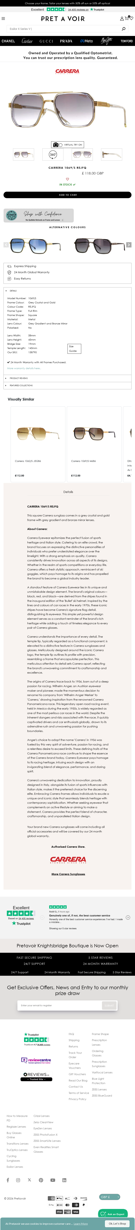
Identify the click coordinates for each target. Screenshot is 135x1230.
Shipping (74, 1040)
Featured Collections (21, 385)
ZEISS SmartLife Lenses (47, 1140)
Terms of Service (79, 1092)
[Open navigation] (3, 19)
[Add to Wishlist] (67, 179)
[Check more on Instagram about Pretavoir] (18, 1180)
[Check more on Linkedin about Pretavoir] (64, 1180)
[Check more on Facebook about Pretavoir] (8, 1180)
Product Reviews (19, 378)
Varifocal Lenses (102, 1072)
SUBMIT (109, 1005)
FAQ (71, 1034)
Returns (73, 1046)
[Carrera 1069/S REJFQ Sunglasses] (23, 154)
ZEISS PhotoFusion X (45, 1134)
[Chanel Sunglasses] (8, 41)
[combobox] (67, 28)
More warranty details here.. (24, 368)
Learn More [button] (81, 1223)
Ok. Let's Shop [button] (117, 1223)
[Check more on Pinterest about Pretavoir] (41, 1180)
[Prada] (66, 41)
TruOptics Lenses (17, 1149)
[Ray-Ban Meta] (86, 41)
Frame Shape (100, 1034)
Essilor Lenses (15, 1166)
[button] (7, 444)
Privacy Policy (77, 1099)
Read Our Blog (78, 1080)
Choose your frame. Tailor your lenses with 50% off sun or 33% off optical (67, 3)
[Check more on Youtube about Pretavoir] (52, 1180)
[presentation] (6, 244)
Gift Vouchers (77, 1074)
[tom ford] (126, 41)
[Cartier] (27, 40)
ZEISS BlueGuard (102, 1095)
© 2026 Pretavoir (15, 1198)
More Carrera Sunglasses (68, 874)
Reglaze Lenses (16, 1126)
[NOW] (123, 28)
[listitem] (38, 444)
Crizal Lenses (42, 1115)
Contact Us (76, 1086)
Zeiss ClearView (43, 1122)
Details (13, 291)
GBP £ (105, 1197)
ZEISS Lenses (99, 1089)
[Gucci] (46, 41)
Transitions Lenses (17, 1143)
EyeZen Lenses (43, 1128)
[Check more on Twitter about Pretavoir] (29, 1180)
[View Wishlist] (131, 18)
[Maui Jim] (106, 41)
